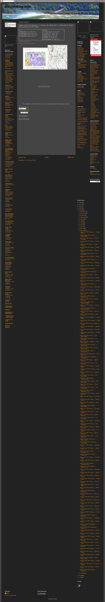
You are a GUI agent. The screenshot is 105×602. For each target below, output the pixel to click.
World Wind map (81, 110)
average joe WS (9, 91)
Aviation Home (93, 126)
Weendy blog (8, 303)
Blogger (55, 598)
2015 (80, 208)
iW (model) (92, 69)
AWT (6, 125)
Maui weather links (81, 108)
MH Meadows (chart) (95, 112)
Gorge (78, 96)
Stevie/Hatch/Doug (82, 60)
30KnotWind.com (17, 6)
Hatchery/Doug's (81, 66)
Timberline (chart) (94, 109)
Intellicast (92, 76)
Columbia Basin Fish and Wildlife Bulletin (9, 149)
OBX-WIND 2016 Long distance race (9, 223)
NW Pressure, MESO (95, 137)
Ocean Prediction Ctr (94, 133)
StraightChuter (8, 183)
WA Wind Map (80, 87)
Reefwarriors (8, 109)
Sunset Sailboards (9, 257)
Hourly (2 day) (80, 48)
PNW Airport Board (94, 123)
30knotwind (27, 110)
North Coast (80, 97)
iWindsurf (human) (94, 67)
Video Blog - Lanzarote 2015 (8, 237)
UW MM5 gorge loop (94, 81)
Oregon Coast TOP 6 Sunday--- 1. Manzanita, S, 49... (87, 391)
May (81, 224)
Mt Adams (93, 113)
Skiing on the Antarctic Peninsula (9, 230)
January (82, 573)
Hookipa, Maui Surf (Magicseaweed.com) (82, 134)
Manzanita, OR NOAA (82, 119)
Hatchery (93, 101)
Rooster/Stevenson (82, 64)
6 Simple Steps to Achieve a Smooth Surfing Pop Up (9, 128)
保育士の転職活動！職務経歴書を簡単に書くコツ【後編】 (9, 216)
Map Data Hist (93, 134)
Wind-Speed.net (93, 71)
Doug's (92, 103)
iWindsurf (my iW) (94, 66)
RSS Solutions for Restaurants (9, 296)
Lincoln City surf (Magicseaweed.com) (82, 131)
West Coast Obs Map (95, 136)
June (81, 223)
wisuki (78, 146)
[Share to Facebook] (26, 112)
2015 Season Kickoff (9, 258)
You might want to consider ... (9, 144)
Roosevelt (93, 105)
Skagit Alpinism (9, 323)
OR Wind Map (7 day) (82, 51)
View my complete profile (10, 595)
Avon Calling (8, 210)
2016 (80, 206)
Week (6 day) (80, 49)
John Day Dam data (94, 141)
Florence (92, 93)
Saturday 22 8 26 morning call (8, 56)
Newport (92, 90)
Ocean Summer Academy (8, 200)
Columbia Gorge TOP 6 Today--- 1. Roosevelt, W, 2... (87, 351)
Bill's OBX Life (8, 175)
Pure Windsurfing (9, 221)
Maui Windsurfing (9, 213)
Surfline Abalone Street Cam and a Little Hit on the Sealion (9, 178)
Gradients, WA (93, 127)
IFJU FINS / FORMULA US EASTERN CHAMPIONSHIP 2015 (8, 251)
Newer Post (22, 157)
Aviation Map (93, 125)
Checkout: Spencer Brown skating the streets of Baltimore (9, 193)
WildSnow (7, 309)
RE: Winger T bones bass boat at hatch (9, 87)
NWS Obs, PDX (93, 148)
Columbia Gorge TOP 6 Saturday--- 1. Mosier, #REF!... (88, 236)
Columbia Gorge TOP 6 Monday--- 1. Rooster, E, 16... (88, 297)
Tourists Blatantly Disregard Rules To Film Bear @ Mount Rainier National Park (9, 65)
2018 (80, 202)
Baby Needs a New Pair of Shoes (9, 105)
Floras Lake (93, 96)
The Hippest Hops (9, 205)
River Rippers (80, 136)
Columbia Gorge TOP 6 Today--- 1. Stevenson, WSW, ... (87, 303)
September (82, 217)
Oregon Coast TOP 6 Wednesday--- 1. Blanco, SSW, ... (88, 439)
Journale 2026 (8, 92)
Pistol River (93, 97)
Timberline (93, 108)
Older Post (70, 157)
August (82, 219)
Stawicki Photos (81, 144)
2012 (80, 577)
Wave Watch (93, 86)
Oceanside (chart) (95, 89)
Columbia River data (94, 140)
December (82, 211)
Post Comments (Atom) (30, 160)
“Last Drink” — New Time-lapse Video (9, 275)
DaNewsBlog (8, 241)
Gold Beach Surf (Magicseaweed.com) (82, 128)
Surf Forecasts (43, 104)
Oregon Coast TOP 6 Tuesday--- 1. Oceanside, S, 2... (87, 452)
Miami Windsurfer (9, 247)
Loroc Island (93, 107)
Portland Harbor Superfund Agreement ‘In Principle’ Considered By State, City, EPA (8, 155)
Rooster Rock (94, 100)
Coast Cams (80, 81)
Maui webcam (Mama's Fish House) (82, 139)
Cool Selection (93, 168)
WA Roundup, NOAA (94, 132)
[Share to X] (24, 112)
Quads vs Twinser (9, 171)
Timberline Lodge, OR (82, 117)
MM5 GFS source (81, 94)
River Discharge (81, 56)
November (82, 213)
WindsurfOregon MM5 (95, 65)
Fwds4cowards (8, 209)
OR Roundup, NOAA (94, 130)
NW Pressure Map (94, 138)
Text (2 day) (80, 52)
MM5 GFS (79, 92)
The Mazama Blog (9, 161)
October (82, 215)
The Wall (93, 104)
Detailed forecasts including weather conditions (27, 43)
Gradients (79, 47)
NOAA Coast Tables (81, 73)
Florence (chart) (94, 94)
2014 (80, 210)
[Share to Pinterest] (27, 112)
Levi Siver (7, 204)
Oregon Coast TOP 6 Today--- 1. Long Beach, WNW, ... (88, 336)
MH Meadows (94, 111)
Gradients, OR (93, 129)
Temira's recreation (94, 70)
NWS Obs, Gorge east (95, 150)
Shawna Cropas (9, 198)
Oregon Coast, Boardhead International (8, 141)
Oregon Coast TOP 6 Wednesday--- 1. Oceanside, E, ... (88, 525)
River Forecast (80, 57)
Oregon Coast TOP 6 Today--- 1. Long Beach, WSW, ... (88, 348)
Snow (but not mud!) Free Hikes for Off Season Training (9, 164)
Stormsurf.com (93, 155)
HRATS (91, 173)
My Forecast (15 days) (95, 77)
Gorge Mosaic (80, 101)
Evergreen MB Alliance (95, 174)
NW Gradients (94, 85)
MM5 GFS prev (80, 93)
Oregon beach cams (81, 126)
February (82, 230)
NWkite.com (8, 85)
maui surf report (9, 54)
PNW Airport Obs (94, 122)
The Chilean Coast (9, 289)
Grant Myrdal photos (82, 142)
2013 (80, 575)
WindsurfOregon (93, 63)
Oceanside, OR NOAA (82, 121)
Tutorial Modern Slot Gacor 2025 (9, 98)
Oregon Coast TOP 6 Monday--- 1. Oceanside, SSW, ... (87, 464)
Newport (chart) (94, 92)
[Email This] (21, 112)
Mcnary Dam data (94, 142)
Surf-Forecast (80, 147)
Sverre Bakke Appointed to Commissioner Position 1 (8, 266)
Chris (7, 593)
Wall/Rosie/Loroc (82, 67)
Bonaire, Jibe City (81, 140)
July (81, 221)
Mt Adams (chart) (94, 115)
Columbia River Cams (82, 53)
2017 (80, 204)
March (81, 228)
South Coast (80, 98)
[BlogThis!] (23, 112)
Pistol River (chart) (95, 99)
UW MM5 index (93, 82)
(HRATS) (7, 96)
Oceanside (93, 88)
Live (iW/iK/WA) (81, 55)
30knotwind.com (27, 41)
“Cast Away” (7, 110)
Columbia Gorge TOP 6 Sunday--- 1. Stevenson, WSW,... (88, 309)
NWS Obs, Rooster (94, 149)
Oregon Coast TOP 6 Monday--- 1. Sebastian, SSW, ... (87, 379)
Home (47, 157)
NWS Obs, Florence (94, 146)
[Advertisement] (83, 174)
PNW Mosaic (80, 100)
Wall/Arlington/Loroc (82, 62)
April (81, 226)
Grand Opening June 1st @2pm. (9, 282)
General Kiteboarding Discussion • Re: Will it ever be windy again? (9, 119)
